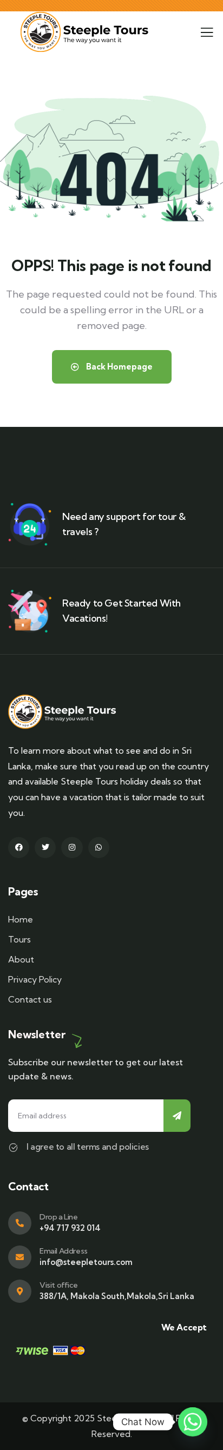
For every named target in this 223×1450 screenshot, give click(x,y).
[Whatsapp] (98, 847)
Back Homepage (118, 366)
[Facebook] (18, 847)
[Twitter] (45, 847)
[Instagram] (71, 847)
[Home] (84, 31)
